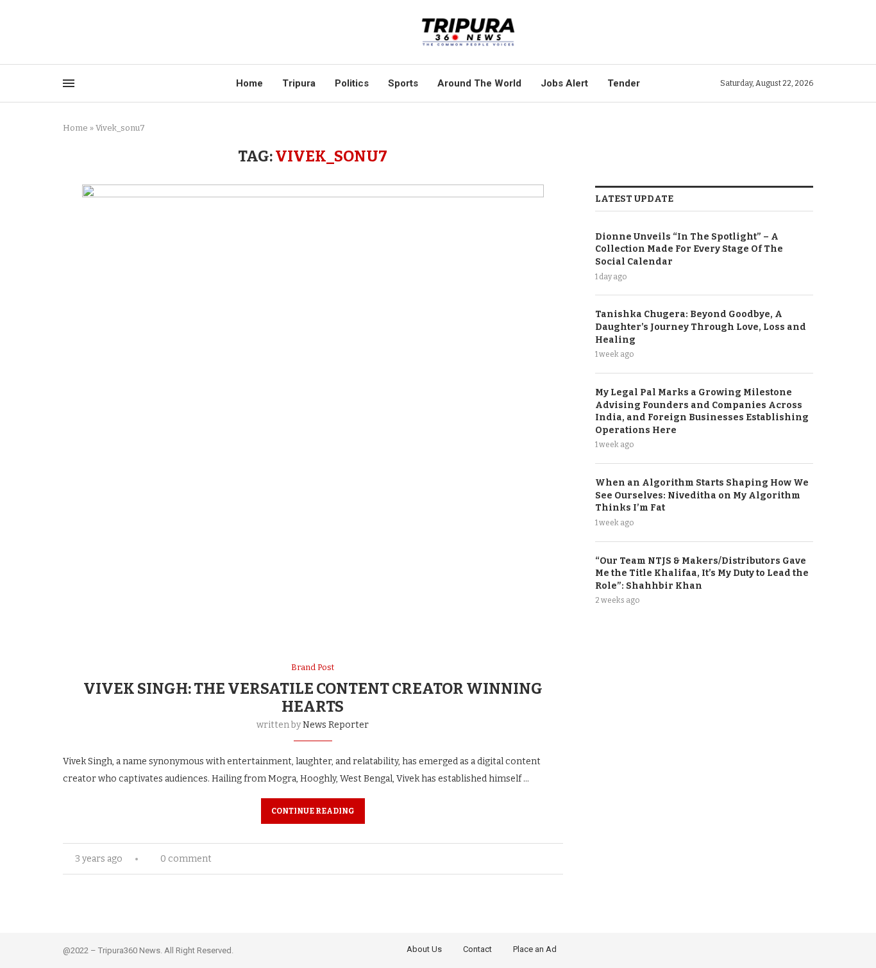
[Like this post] (503, 858)
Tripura (299, 83)
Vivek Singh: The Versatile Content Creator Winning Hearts (313, 698)
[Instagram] (805, 948)
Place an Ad (535, 949)
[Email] (111, 32)
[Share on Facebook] (519, 858)
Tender (623, 83)
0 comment (186, 858)
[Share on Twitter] (532, 858)
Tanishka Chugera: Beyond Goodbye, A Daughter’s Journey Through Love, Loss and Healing (700, 327)
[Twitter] (82, 32)
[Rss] (126, 32)
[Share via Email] (559, 858)
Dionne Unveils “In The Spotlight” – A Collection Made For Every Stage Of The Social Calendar (689, 249)
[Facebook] (67, 32)
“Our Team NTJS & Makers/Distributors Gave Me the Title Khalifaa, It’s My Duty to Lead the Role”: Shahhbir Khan (702, 573)
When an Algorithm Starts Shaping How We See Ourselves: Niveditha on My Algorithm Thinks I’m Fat (702, 495)
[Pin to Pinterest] (546, 858)
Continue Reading (313, 811)
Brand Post (312, 667)
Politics (352, 83)
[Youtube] (96, 32)
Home (249, 83)
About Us (424, 949)
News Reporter (336, 724)
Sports (403, 83)
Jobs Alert (564, 83)
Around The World (479, 83)
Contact (477, 949)
